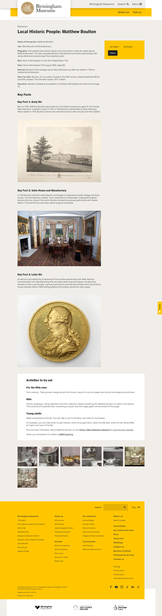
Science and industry (91, 532)
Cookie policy (118, 574)
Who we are (59, 520)
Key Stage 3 (128, 47)
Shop (115, 534)
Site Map (116, 567)
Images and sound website (93, 536)
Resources (22, 26)
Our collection (89, 516)
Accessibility (119, 526)
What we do (59, 524)
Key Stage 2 (114, 47)
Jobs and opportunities (64, 528)
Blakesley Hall (23, 532)
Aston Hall (22, 528)
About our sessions (62, 545)
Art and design (88, 520)
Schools (58, 541)
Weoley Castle (23, 551)
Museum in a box (61, 557)
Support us (118, 546)
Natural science (89, 528)
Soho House (22, 547)
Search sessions (61, 549)
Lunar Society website (123, 429)
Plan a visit (59, 553)
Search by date (119, 520)
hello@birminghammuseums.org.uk (30, 589)
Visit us (137, 12)
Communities (89, 541)
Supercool (29, 596)
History (113, 53)
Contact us (118, 559)
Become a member (122, 551)
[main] (81, 257)
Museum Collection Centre (28, 536)
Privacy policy (118, 570)
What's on (123, 12)
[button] (27, 456)
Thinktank (22, 520)
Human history (88, 524)
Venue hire (118, 538)
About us (59, 516)
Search (98, 507)
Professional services (123, 555)
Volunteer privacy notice (123, 578)
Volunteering (88, 545)
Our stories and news (123, 530)
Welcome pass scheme (92, 549)
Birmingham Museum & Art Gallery (31, 524)
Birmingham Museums (28, 516)
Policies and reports (62, 532)
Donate (160, 307)
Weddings (118, 542)
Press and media (61, 536)
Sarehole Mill (23, 543)
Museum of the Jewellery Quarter (31, 540)
